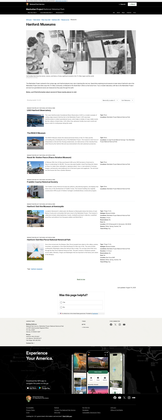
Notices (56, 408)
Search (122, 4)
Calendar (129, 12)
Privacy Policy (30, 410)
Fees (134, 12)
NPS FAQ (57, 412)
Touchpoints (95, 313)
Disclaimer (85, 410)
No (64, 307)
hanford (33, 269)
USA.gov (113, 408)
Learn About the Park (45, 12)
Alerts (118, 12)
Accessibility (30, 408)
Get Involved (59, 12)
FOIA (27, 412)
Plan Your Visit (32, 12)
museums (39, 269)
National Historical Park (45, 9)
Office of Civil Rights (116, 410)
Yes (64, 302)
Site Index (86, 327)
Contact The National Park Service (64, 410)
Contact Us (30, 343)
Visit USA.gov (67, 416)
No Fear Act (86, 408)
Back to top (81, 279)
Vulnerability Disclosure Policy (91, 412)
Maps (123, 12)
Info (114, 12)
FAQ (84, 324)
